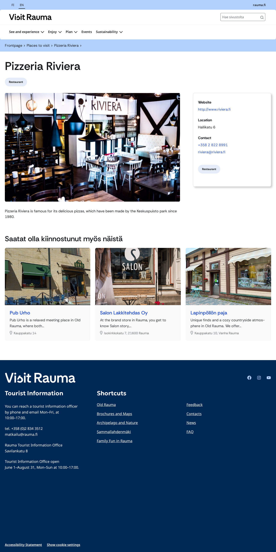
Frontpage (13, 45)
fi (13, 5)
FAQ (190, 431)
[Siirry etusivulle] (30, 17)
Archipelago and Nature (117, 422)
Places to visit (38, 45)
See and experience (24, 32)
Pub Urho (20, 313)
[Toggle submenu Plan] (75, 31)
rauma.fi (259, 5)
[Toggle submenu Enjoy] (60, 31)
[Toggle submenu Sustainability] (121, 31)
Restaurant (16, 82)
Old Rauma (106, 404)
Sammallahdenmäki (114, 431)
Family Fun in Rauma (114, 440)
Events (86, 32)
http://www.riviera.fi (214, 109)
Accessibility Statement (23, 544)
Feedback (194, 404)
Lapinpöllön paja (209, 313)
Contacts (194, 413)
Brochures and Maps (114, 413)
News (191, 422)
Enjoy (52, 32)
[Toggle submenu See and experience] (42, 31)
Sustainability (107, 32)
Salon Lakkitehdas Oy (124, 313)
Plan (69, 32)
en (22, 5)
